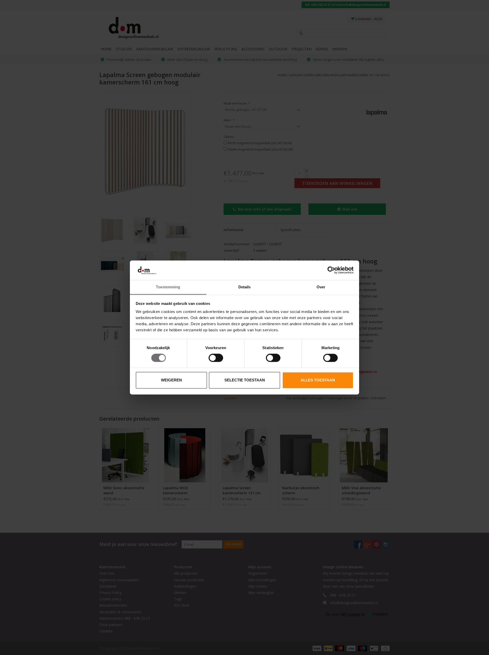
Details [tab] (244, 287)
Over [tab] (321, 287)
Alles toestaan (318, 380)
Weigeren (171, 380)
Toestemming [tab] (168, 287)
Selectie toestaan (244, 380)
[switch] (216, 358)
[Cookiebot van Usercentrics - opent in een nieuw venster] (331, 270)
